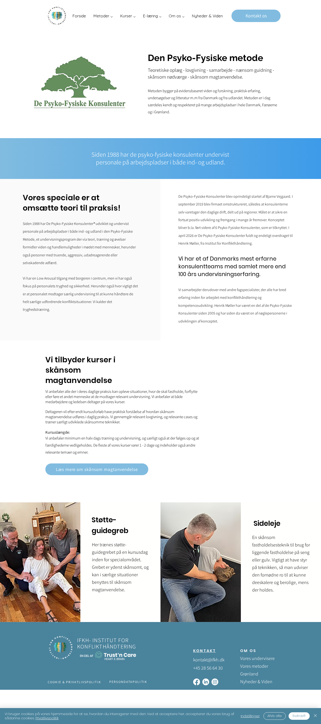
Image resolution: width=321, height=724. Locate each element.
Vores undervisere (256, 658)
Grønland (249, 674)
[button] (103, 16)
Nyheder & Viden (256, 682)
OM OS (248, 650)
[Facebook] (196, 682)
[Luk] (315, 716)
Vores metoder (254, 666)
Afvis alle (274, 715)
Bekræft (299, 715)
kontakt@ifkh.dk (208, 660)
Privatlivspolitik (47, 718)
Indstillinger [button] (250, 716)
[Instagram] (214, 682)
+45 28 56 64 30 (208, 668)
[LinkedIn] (205, 682)
